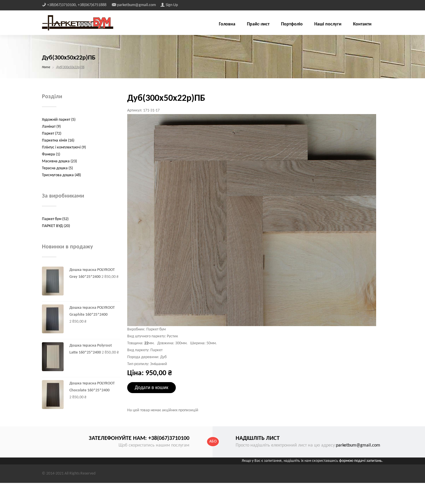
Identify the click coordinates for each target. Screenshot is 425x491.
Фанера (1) (51, 154)
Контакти (362, 24)
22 (146, 343)
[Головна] (77, 23)
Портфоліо (292, 24)
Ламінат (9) (51, 126)
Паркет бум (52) (55, 219)
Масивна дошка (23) (59, 161)
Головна (227, 24)
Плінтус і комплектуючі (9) (64, 147)
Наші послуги (327, 24)
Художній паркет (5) (58, 120)
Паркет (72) (51, 133)
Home (46, 67)
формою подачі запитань (360, 461)
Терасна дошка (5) (57, 168)
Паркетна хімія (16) (58, 140)
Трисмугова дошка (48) (61, 175)
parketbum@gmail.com (358, 445)
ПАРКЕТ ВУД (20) (56, 226)
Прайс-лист (258, 24)
